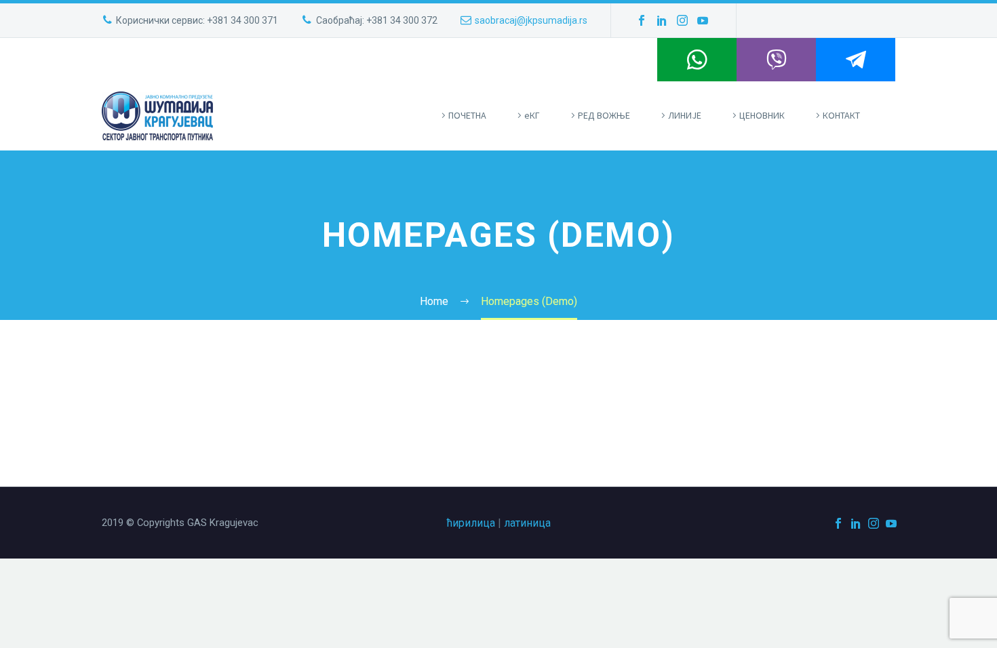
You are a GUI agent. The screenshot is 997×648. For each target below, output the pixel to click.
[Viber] (776, 59)
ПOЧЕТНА (467, 115)
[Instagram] (682, 20)
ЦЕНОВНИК (762, 115)
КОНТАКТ (841, 115)
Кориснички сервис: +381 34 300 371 (197, 20)
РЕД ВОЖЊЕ (604, 115)
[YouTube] (702, 20)
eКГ (532, 115)
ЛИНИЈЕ (684, 115)
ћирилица (471, 523)
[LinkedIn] (662, 20)
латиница (527, 523)
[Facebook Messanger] (855, 59)
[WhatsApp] (697, 59)
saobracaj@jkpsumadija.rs (531, 20)
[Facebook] (641, 20)
